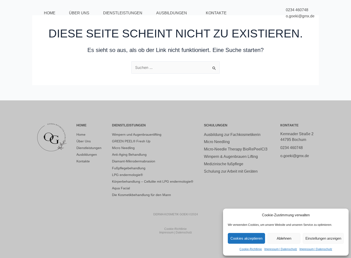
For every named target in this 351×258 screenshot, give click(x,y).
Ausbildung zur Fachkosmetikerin (232, 135)
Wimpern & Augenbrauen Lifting (231, 157)
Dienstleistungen (122, 13)
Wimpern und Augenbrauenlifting (136, 134)
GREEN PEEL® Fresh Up (131, 141)
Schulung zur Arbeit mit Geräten (231, 171)
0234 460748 (297, 10)
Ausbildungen (171, 13)
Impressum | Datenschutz (280, 249)
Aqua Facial (121, 188)
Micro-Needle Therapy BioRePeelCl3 (235, 149)
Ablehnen (284, 238)
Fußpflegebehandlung (128, 168)
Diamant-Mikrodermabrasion (133, 161)
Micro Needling (123, 148)
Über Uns (79, 13)
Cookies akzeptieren (246, 238)
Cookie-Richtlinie (250, 249)
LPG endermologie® (127, 175)
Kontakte (216, 13)
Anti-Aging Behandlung (129, 154)
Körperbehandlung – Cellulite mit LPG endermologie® (152, 181)
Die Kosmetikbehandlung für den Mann (141, 195)
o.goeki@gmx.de (300, 16)
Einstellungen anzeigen (323, 238)
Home (49, 13)
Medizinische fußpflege (223, 164)
